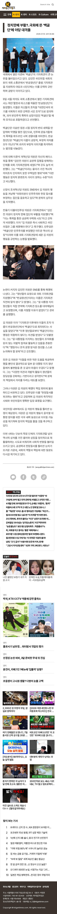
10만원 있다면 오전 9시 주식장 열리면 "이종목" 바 (26, 496)
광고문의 (15, 887)
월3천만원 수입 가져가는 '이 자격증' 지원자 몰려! (26, 538)
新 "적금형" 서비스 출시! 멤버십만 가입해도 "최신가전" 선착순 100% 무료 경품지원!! (28, 511)
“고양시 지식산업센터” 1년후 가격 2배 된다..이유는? (27, 545)
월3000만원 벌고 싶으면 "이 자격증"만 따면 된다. (26, 515)
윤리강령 (46, 887)
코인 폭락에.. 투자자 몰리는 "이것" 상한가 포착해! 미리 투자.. (28, 519)
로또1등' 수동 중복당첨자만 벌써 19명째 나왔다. (25, 534)
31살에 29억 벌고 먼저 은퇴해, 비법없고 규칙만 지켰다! (28, 499)
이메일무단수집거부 (34, 887)
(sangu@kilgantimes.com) (44, 467)
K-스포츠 (33, 14)
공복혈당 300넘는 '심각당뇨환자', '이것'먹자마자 (26, 522)
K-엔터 (24, 14)
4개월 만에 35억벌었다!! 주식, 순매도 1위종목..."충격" (28, 503)
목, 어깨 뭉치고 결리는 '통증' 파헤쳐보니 (22, 530)
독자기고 (23, 887)
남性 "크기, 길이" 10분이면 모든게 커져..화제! (25, 541)
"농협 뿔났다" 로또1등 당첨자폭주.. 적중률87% (25, 526)
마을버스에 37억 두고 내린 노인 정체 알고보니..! (26, 507)
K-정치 (16, 14)
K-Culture (44, 14)
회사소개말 (7, 887)
